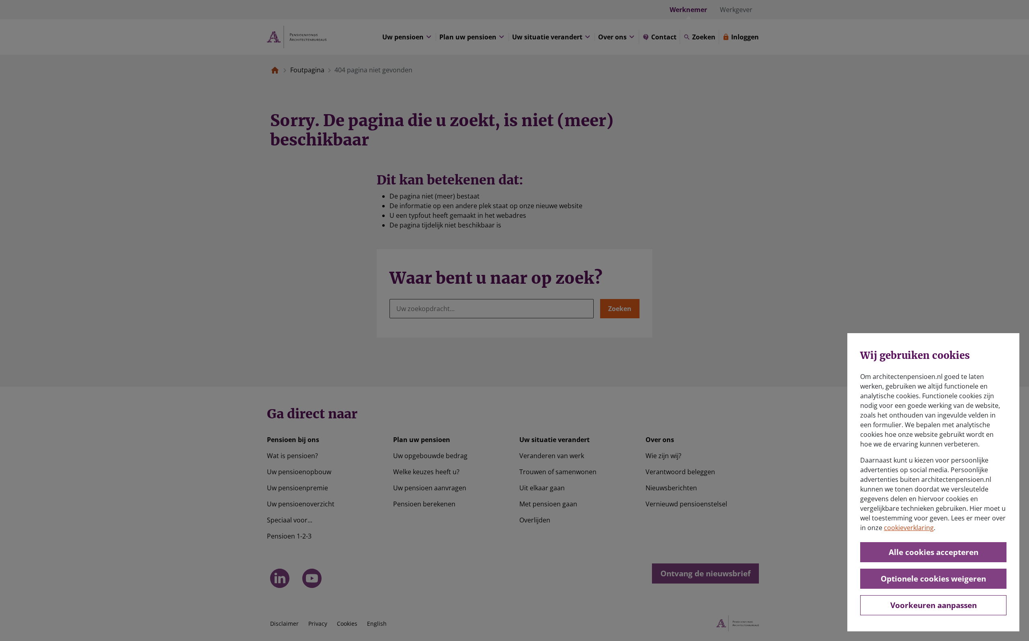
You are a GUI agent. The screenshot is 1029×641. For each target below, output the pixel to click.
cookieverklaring (909, 527)
